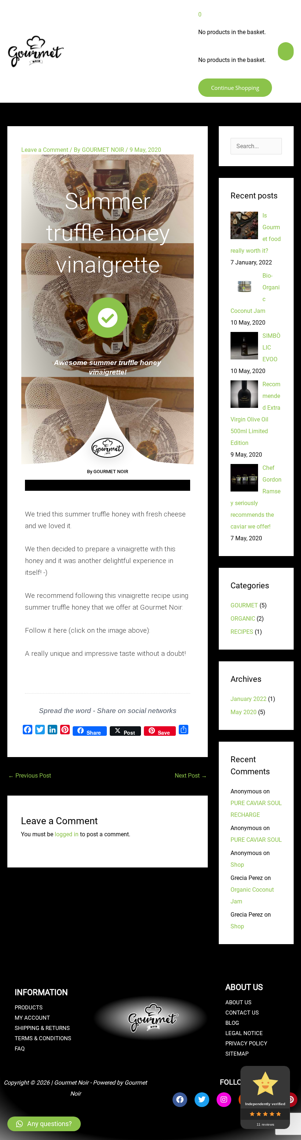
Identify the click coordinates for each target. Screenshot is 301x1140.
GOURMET (244, 605)
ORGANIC (243, 618)
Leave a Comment (44, 149)
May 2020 (244, 712)
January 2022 (248, 698)
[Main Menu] (285, 51)
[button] (44, 1124)
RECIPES (242, 631)
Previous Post (29, 775)
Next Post (191, 775)
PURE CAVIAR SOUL (256, 839)
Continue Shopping (233, 87)
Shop (237, 864)
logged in (67, 834)
